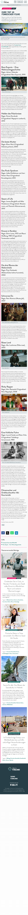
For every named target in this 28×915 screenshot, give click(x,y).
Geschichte (20, 600)
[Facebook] (11, 785)
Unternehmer (15, 653)
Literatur (4, 704)
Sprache (20, 2)
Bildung (8, 758)
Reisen (12, 602)
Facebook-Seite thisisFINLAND (10, 543)
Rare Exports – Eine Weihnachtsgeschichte (12, 545)
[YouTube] (15, 785)
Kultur (9, 602)
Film (3, 525)
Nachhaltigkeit (5, 653)
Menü (25, 2)
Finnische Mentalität (11, 652)
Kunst (17, 652)
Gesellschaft (23, 758)
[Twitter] (13, 785)
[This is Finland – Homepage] (5, 1)
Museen (7, 760)
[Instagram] (17, 785)
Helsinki (18, 703)
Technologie (16, 602)
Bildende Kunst (10, 600)
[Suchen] (15, 2)
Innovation (4, 602)
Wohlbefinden (10, 704)
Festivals (16, 600)
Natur (10, 653)
